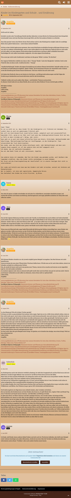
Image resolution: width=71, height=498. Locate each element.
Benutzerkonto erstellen (30, 462)
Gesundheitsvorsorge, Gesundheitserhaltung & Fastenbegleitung (20, 101)
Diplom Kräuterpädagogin (49, 103)
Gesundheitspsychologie (8, 103)
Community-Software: (35, 493)
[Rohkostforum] (2, 2)
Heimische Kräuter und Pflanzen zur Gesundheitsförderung (39, 99)
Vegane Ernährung (48, 101)
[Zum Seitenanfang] (68, 495)
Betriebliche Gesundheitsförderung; (28, 103)
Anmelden (45, 462)
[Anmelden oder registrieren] (64, 2)
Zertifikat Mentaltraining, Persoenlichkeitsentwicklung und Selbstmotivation (36, 105)
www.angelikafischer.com (9, 95)
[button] (68, 2)
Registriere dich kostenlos (45, 456)
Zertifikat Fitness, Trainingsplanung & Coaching (43, 107)
